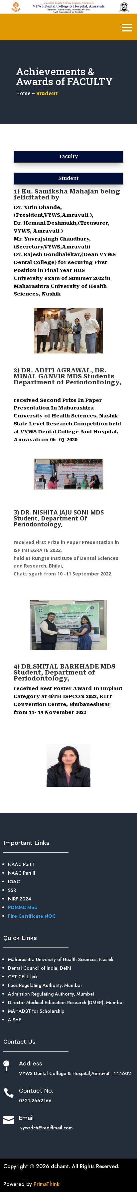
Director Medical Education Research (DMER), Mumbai (65, 1002)
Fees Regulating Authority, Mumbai (44, 985)
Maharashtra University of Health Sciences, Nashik (60, 959)
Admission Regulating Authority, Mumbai (51, 994)
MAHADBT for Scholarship (36, 1011)
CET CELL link (23, 976)
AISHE (14, 1019)
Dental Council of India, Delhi (39, 968)
